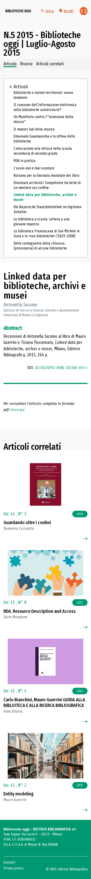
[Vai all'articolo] (45, 484)
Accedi (69, 11)
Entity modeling (19, 794)
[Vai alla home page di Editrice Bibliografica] (84, 11)
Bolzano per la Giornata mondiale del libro (46, 175)
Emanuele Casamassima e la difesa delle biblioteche (44, 138)
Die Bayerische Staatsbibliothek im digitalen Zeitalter (47, 209)
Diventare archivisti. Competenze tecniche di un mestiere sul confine (47, 185)
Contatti (9, 862)
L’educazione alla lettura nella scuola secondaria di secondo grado (43, 151)
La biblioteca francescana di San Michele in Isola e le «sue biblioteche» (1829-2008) (47, 233)
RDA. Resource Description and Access (40, 611)
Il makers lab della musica (34, 129)
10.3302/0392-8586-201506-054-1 (61, 367)
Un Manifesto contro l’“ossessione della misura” (43, 119)
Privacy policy (13, 868)
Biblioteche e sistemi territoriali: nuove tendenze (43, 95)
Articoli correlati (50, 64)
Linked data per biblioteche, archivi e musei (45, 197)
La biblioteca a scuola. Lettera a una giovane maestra (42, 221)
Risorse (26, 64)
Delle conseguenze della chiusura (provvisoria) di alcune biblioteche (40, 245)
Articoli (21, 86)
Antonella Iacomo (20, 304)
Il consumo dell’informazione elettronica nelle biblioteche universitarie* (45, 107)
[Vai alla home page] (18, 11)
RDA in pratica (24, 160)
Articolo (10, 64)
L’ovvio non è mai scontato (34, 168)
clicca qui (17, 409)
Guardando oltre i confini (27, 522)
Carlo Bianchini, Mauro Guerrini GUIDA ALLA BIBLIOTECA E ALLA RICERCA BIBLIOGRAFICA (44, 702)
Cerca (50, 11)
